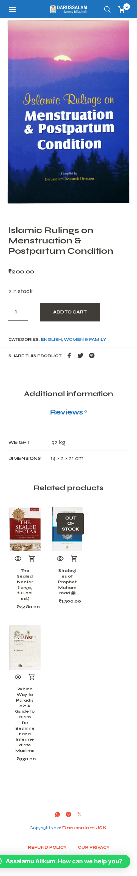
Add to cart (70, 312)
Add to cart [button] (32, 559)
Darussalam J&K (84, 828)
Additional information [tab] (68, 393)
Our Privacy (93, 847)
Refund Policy (47, 847)
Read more (74, 559)
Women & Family (85, 339)
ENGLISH (51, 339)
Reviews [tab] (68, 412)
